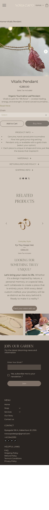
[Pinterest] (26, 178)
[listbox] (39, 5)
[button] (39, 5)
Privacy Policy (10, 461)
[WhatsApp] (20, 178)
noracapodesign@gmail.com (17, 433)
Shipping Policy (11, 453)
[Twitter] (29, 178)
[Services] (20, 412)
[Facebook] (23, 178)
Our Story (8, 415)
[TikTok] (15, 441)
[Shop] (20, 408)
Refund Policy (10, 456)
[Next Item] (46, 51)
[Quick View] (24, 223)
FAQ (6, 450)
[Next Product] (42, 223)
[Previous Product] (6, 223)
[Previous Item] (3, 51)
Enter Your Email (15, 362)
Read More (5, 106)
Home (7, 404)
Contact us (9, 419)
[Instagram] (5, 441)
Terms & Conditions (13, 458)
